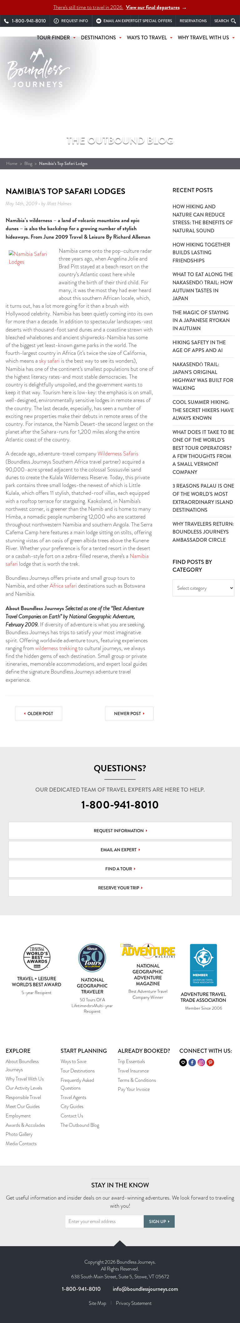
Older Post (40, 713)
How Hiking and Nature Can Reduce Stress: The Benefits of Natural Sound (202, 218)
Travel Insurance (133, 1070)
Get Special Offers (153, 21)
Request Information (119, 831)
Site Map (97, 1303)
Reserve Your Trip (118, 888)
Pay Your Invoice (134, 1089)
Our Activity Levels (24, 1088)
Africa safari (63, 586)
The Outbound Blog (80, 1125)
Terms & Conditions (137, 1080)
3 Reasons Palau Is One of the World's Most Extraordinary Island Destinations (203, 498)
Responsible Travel (23, 1097)
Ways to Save (73, 1061)
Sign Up (157, 1221)
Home (12, 163)
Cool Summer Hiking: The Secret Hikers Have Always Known (203, 410)
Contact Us (72, 1115)
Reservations (193, 21)
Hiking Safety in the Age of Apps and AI (199, 346)
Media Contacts (21, 1143)
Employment (18, 1115)
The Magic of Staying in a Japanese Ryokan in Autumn (201, 320)
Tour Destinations (78, 1070)
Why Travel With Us (25, 1078)
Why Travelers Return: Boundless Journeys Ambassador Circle (203, 532)
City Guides (72, 1106)
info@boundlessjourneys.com (145, 1289)
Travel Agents (73, 1097)
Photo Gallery (19, 1134)
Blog (28, 163)
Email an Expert (119, 850)
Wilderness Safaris (118, 454)
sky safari (49, 361)
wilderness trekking (56, 648)
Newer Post (127, 713)
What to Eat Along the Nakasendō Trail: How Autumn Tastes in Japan (202, 286)
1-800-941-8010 (120, 804)
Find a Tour (118, 869)
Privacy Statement (134, 1303)
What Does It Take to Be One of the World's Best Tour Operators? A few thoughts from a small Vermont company (203, 452)
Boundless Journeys (39, 71)
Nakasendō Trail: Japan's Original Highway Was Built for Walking (202, 376)
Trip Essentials (131, 1061)
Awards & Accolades (25, 1125)
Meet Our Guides (23, 1106)
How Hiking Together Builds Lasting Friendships (201, 252)
